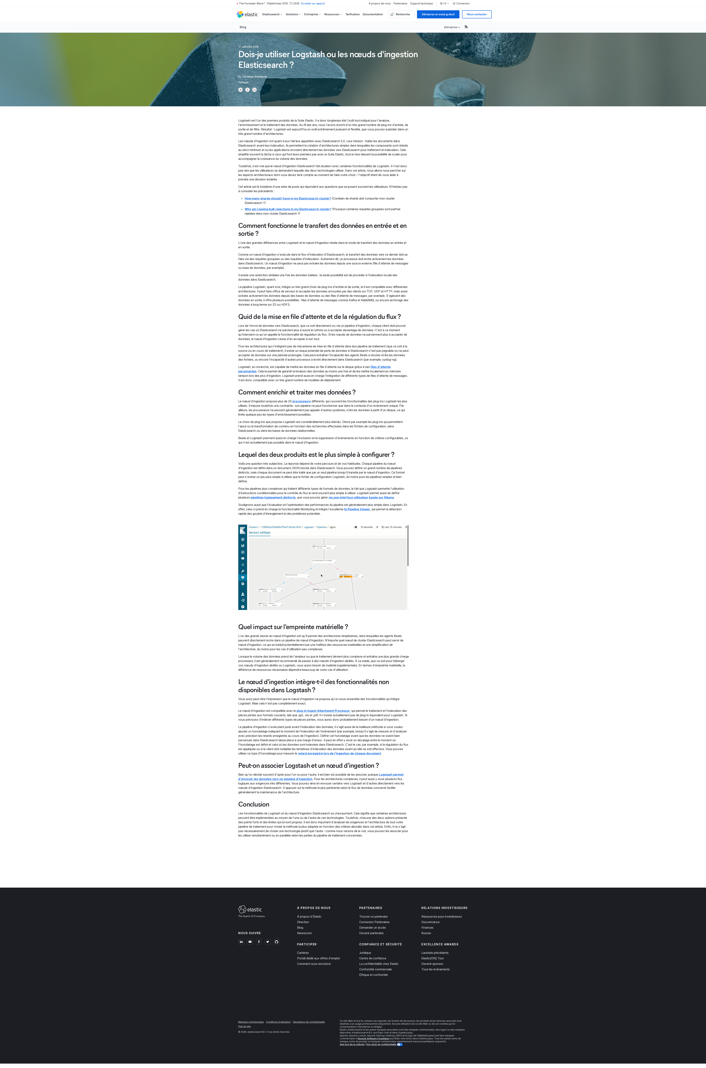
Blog (243, 27)
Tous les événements (435, 969)
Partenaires (400, 3)
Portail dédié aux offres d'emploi (318, 958)
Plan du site (244, 1026)
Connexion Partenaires (374, 922)
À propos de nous (380, 3)
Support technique (421, 3)
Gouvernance (430, 922)
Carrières (303, 953)
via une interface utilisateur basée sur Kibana (361, 497)
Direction (303, 922)
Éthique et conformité (373, 975)
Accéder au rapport (313, 3)
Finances (427, 927)
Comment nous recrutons (314, 964)
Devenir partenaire (371, 933)
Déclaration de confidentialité (309, 1022)
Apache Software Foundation (373, 1038)
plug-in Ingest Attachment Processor (323, 711)
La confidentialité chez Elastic (379, 964)
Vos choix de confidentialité (381, 1044)
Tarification (352, 14)
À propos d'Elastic (309, 916)
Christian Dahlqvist (254, 76)
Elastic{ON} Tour (432, 958)
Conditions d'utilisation (278, 1022)
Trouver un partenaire (373, 916)
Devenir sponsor (432, 964)
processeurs (301, 401)
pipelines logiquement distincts (273, 497)
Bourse (426, 933)
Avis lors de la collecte (352, 1044)
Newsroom (304, 933)
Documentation (373, 14)
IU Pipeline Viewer (357, 509)
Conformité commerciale (375, 969)
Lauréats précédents (435, 953)
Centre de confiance (372, 958)
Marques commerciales (251, 1022)
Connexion (463, 3)
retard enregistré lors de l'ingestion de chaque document (339, 753)
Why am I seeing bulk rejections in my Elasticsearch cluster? (288, 209)
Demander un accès (372, 927)
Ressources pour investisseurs (441, 916)
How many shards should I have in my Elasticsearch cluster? (288, 198)
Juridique (365, 953)
